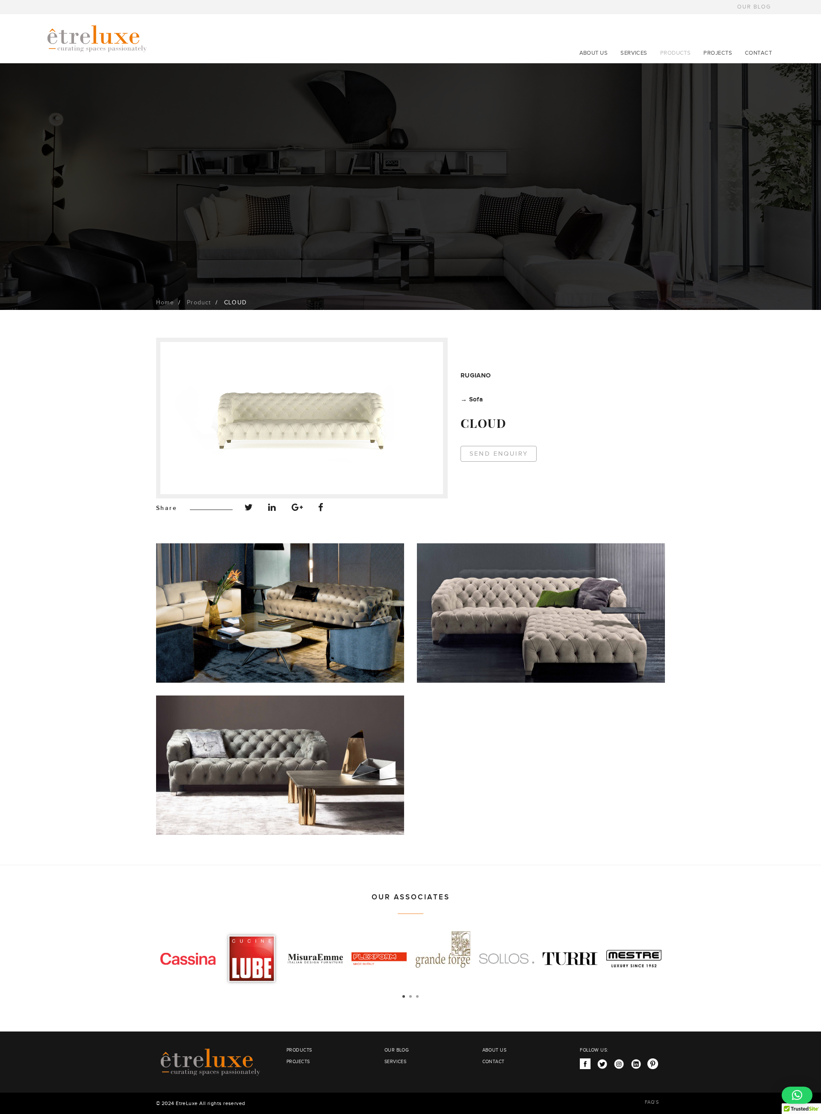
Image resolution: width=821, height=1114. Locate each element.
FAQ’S (652, 1102)
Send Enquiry (499, 453)
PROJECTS (717, 53)
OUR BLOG (754, 6)
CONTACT (758, 53)
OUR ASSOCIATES (411, 897)
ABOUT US (593, 53)
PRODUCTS (675, 53)
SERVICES (633, 53)
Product (199, 302)
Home (165, 302)
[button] (797, 1095)
